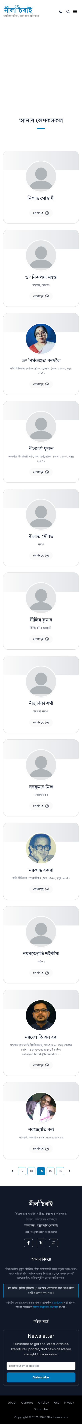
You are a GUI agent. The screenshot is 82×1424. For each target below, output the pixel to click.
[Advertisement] (41, 61)
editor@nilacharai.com (41, 1232)
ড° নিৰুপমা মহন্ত (41, 277)
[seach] (68, 11)
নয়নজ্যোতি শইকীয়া (41, 954)
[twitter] (41, 1243)
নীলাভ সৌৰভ (41, 536)
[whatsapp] (53, 1243)
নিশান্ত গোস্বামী (41, 198)
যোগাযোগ (57, 1302)
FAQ (56, 1403)
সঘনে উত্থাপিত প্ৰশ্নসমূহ (45, 1307)
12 (21, 1171)
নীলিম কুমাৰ (41, 620)
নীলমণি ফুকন (41, 449)
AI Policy (43, 1403)
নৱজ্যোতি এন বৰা (41, 1037)
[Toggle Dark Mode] (60, 11)
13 (31, 1171)
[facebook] (28, 1243)
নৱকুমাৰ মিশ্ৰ (41, 787)
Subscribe (41, 1377)
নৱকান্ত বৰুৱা (41, 870)
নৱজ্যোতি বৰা (41, 1130)
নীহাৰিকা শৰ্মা (41, 703)
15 (50, 1171)
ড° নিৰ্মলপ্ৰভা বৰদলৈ (41, 361)
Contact (27, 1403)
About (12, 1403)
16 (60, 1171)
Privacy (69, 1403)
